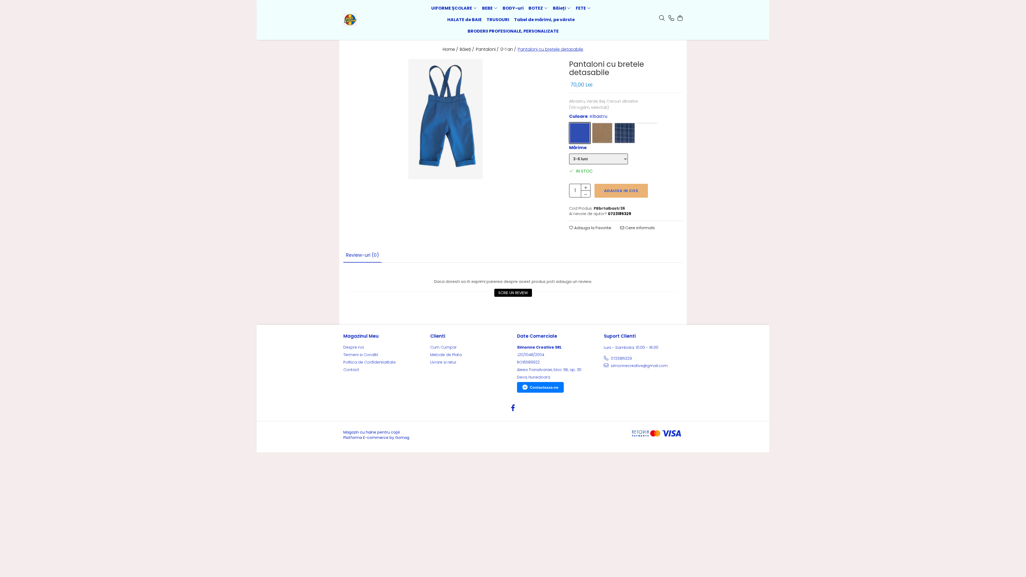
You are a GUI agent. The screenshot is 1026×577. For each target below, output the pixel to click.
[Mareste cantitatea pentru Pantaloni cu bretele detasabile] (585, 187)
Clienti (437, 336)
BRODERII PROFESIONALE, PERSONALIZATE (513, 31)
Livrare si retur (443, 362)
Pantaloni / (488, 49)
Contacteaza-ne (544, 387)
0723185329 (621, 358)
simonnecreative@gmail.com (639, 365)
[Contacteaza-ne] (671, 18)
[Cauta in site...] (662, 18)
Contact (351, 369)
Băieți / (467, 49)
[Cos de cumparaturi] (680, 18)
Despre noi (353, 347)
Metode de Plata (446, 354)
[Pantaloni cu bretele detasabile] (445, 119)
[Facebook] (513, 408)
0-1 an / (508, 49)
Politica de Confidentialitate (369, 362)
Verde (647, 123)
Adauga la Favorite (592, 228)
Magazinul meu (361, 336)
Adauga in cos (621, 190)
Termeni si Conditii (360, 354)
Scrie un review (513, 292)
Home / (451, 49)
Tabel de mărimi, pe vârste (544, 20)
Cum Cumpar (443, 347)
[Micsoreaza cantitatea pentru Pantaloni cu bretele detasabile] (585, 193)
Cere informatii (639, 228)
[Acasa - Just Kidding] (374, 19)
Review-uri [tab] (362, 255)
